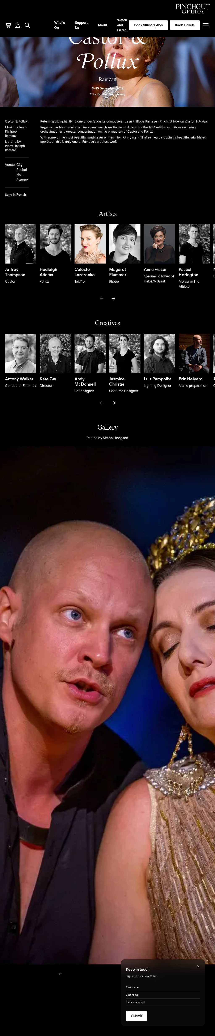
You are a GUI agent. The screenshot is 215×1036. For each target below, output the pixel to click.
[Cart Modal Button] (8, 25)
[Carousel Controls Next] (113, 298)
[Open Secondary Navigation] (206, 25)
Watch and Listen (122, 25)
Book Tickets (185, 25)
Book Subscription (148, 25)
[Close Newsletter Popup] (198, 966)
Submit (136, 1016)
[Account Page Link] (18, 25)
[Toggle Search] (27, 25)
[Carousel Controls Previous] (101, 298)
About (102, 25)
